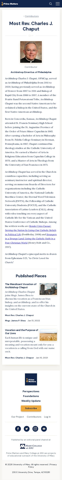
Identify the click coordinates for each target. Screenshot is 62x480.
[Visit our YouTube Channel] (44, 429)
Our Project (17, 416)
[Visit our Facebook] (18, 429)
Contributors (32, 16)
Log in (47, 416)
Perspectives (31, 391)
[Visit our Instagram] (35, 429)
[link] (31, 304)
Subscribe (31, 408)
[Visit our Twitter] (27, 429)
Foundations (31, 396)
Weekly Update (31, 401)
